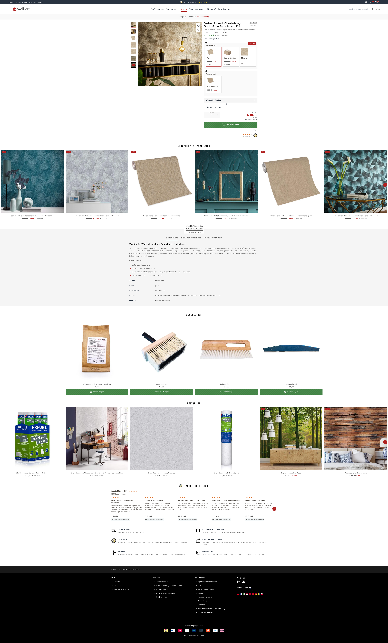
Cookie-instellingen (205, 612)
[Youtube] (243, 581)
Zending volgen (162, 597)
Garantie (201, 605)
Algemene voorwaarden (207, 582)
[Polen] (262, 594)
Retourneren (203, 593)
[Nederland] (247, 594)
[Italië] (244, 594)
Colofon (113, 569)
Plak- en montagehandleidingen (169, 585)
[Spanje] (256, 594)
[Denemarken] (250, 594)
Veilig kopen (122, 539)
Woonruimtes (27, 2)
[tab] (172, 237)
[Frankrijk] (241, 594)
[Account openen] (365, 2)
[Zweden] (259, 594)
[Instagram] (238, 581)
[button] (170, 54)
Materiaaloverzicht (163, 589)
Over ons (117, 585)
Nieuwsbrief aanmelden (165, 593)
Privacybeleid (122, 569)
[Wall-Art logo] (21, 9)
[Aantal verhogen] (218, 115)
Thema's (12, 2)
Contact (117, 582)
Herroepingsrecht (134, 569)
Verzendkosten (124, 529)
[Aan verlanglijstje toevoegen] (198, 25)
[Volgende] (385, 185)
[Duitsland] (238, 594)
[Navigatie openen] (9, 9)
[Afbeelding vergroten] (198, 30)
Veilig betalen (207, 551)
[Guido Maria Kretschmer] (250, 24)
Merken (18, 2)
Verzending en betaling (207, 589)
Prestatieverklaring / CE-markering (211, 608)
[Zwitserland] (253, 594)
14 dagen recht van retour (213, 529)
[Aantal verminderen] (206, 115)
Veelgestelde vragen (122, 589)
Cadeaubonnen (162, 582)
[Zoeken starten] (372, 9)
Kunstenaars (38, 2)
